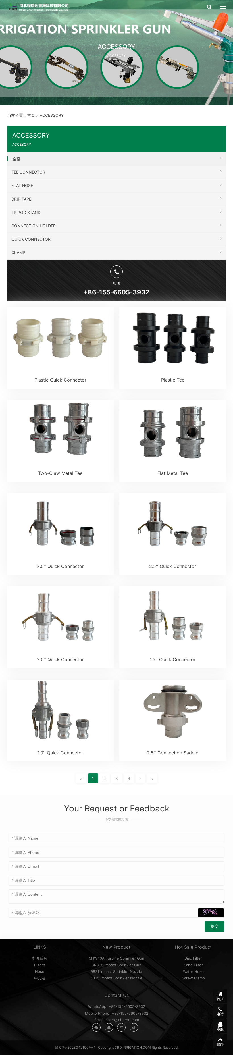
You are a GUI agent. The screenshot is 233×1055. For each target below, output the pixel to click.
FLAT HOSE (22, 185)
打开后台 (39, 958)
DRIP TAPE (21, 199)
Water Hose (193, 971)
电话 (220, 1014)
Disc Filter (193, 958)
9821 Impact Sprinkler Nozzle (116, 971)
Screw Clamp (193, 978)
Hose (39, 971)
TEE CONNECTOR (28, 172)
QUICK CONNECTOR (31, 239)
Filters (39, 965)
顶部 (220, 1044)
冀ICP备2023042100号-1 (75, 1047)
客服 (220, 1029)
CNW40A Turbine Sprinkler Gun (116, 958)
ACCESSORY (52, 115)
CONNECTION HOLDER (33, 225)
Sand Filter (193, 965)
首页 (31, 115)
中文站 (39, 978)
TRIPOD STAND (26, 212)
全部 (17, 158)
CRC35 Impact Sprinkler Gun (116, 965)
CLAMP (18, 252)
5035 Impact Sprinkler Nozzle (116, 978)
